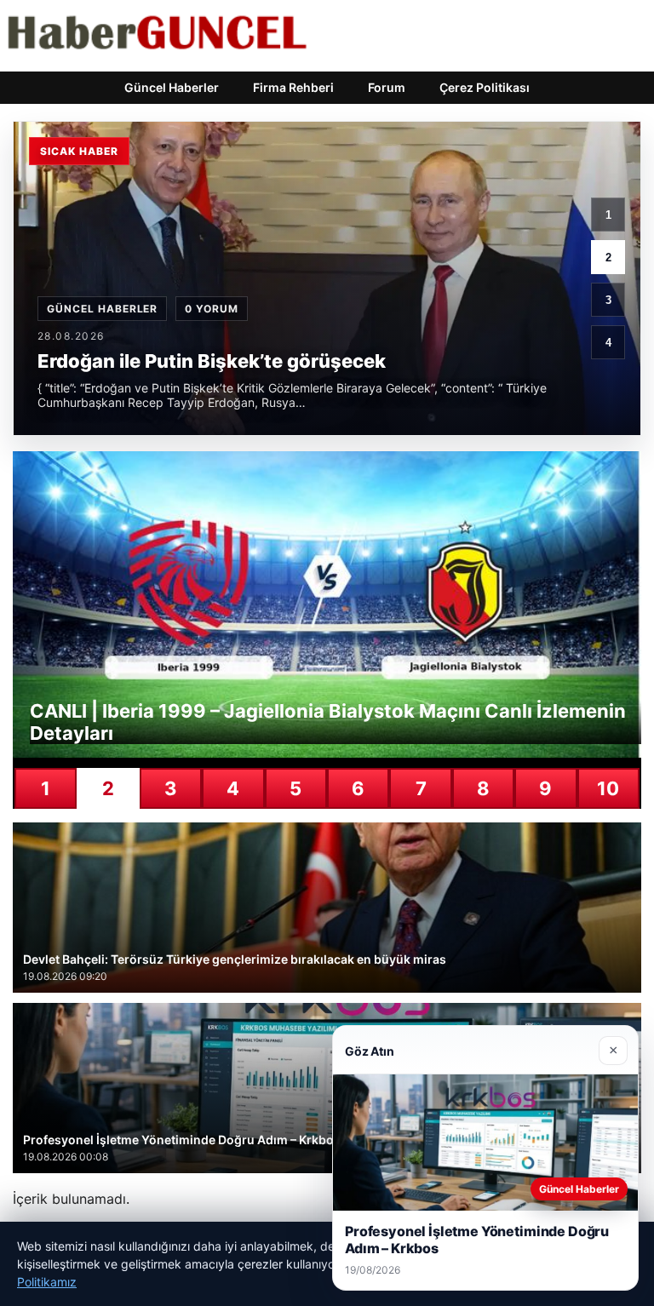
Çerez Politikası (484, 87)
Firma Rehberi (293, 87)
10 (608, 788)
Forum (386, 87)
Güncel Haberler (171, 87)
